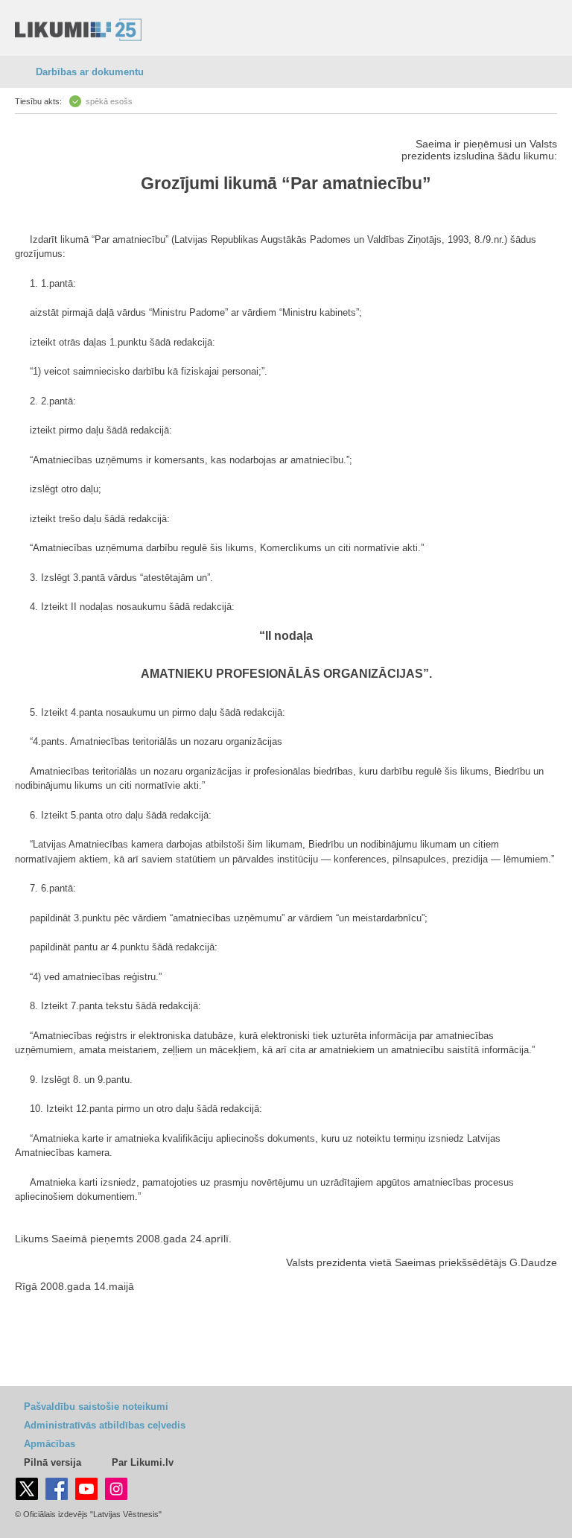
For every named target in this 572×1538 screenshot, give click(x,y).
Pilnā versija (52, 1462)
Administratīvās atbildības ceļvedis (104, 1425)
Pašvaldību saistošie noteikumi (96, 1406)
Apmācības (49, 1443)
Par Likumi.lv (143, 1462)
